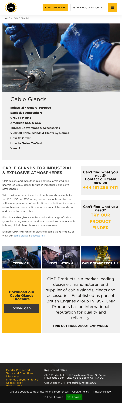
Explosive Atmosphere (26, 112)
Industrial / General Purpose (30, 107)
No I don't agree (53, 397)
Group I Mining (20, 117)
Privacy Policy (102, 391)
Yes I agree (74, 397)
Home (7, 18)
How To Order (20, 138)
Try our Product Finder (100, 221)
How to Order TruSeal (26, 143)
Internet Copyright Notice (22, 379)
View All (16, 148)
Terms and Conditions (19, 373)
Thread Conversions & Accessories (35, 128)
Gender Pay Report (18, 370)
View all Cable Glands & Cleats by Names (39, 133)
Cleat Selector (55, 7)
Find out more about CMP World (80, 326)
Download (22, 308)
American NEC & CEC (25, 123)
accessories (38, 235)
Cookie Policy (80, 391)
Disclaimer (12, 376)
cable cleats (21, 235)
